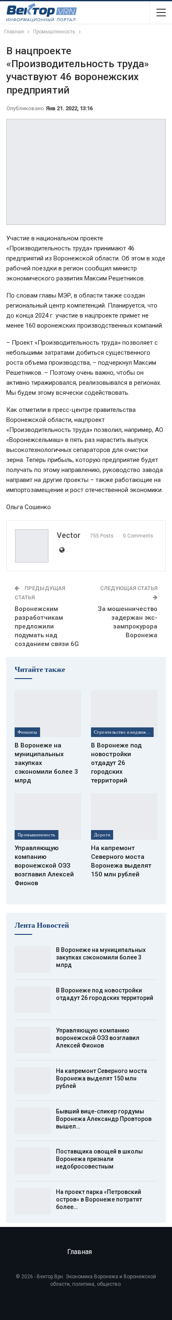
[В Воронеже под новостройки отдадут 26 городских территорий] (124, 713)
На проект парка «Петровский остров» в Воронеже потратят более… (99, 1199)
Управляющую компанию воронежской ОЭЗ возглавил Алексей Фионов (97, 1038)
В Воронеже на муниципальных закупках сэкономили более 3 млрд (101, 957)
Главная (79, 1252)
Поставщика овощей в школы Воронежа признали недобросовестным (99, 1159)
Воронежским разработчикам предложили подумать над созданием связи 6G (47, 626)
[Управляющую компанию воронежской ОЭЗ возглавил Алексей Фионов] (48, 816)
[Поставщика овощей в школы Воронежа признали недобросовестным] (33, 1161)
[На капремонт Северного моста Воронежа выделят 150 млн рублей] (124, 816)
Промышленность (37, 834)
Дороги (102, 834)
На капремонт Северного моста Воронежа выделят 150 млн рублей (101, 1078)
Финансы (27, 731)
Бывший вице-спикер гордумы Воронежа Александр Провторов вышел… (104, 1119)
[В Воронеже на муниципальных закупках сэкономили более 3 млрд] (48, 713)
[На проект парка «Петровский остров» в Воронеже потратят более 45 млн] (33, 1201)
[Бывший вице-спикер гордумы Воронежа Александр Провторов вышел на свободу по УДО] (33, 1121)
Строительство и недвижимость (124, 731)
